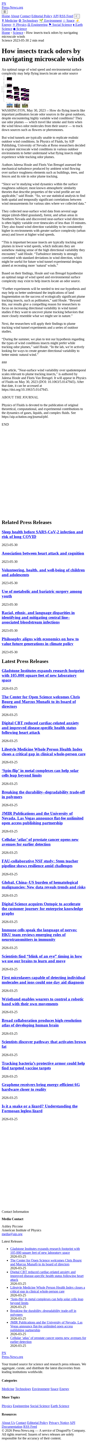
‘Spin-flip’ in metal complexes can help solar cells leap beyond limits (40, 773)
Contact (25, 16)
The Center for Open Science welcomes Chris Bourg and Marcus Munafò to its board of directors (41, 702)
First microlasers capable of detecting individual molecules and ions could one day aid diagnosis (43, 980)
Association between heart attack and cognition (43, 553)
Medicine (10, 20)
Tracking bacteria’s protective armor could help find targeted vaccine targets (43, 1065)
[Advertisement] (44, 470)
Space (69, 20)
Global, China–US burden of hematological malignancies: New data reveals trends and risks (43, 884)
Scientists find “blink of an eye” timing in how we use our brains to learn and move (42, 958)
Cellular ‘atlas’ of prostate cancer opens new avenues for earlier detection (40, 841)
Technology (28, 20)
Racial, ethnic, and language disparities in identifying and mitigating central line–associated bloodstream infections (38, 617)
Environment (50, 20)
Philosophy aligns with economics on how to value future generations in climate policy (40, 641)
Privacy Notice (59, 1423)
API (56, 16)
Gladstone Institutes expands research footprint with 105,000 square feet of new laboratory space (43, 675)
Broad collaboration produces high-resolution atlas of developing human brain (42, 1022)
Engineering (37, 24)
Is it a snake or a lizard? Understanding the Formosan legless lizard (40, 1108)
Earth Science (60, 1406)
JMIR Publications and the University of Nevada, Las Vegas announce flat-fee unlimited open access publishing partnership (43, 818)
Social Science (60, 24)
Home (6, 16)
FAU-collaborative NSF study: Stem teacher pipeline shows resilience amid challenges (40, 863)
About (15, 16)
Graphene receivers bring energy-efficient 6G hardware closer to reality (41, 1087)
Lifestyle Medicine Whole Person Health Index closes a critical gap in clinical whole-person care (43, 751)
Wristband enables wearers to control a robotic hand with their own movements (43, 1001)
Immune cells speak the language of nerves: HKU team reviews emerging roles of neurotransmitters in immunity (39, 935)
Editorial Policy (41, 16)
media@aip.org (12, 1234)
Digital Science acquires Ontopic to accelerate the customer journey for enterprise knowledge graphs (42, 909)
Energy (64, 1389)
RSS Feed (66, 16)
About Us (8, 1423)
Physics (19, 24)
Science (20, 29)
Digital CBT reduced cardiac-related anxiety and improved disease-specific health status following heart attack (40, 728)
